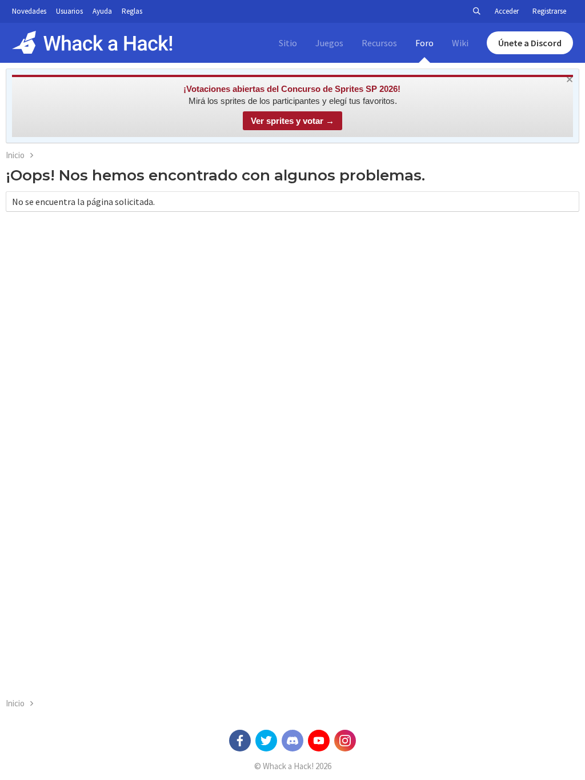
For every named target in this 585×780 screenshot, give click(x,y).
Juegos (329, 43)
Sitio (288, 43)
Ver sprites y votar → (292, 121)
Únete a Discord (530, 43)
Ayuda (102, 11)
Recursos (379, 43)
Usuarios (69, 11)
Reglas (132, 11)
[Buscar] (476, 11)
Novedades (29, 11)
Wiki (460, 43)
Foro (424, 43)
